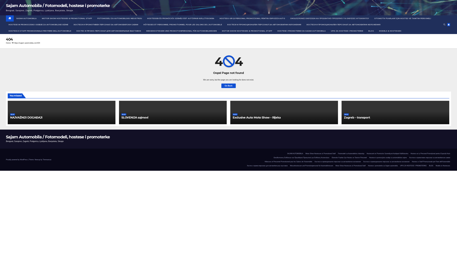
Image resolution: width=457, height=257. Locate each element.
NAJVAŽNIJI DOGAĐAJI (26, 117)
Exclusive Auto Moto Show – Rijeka (257, 117)
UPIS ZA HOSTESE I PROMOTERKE (347, 31)
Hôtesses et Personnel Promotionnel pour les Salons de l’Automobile (182, 25)
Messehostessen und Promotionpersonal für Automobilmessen (181, 31)
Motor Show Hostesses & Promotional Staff (67, 18)
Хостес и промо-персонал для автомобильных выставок (108, 31)
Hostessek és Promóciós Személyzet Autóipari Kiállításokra (180, 18)
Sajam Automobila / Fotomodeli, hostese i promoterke (58, 5)
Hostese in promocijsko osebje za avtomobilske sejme (38, 25)
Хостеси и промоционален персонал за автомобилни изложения (264, 25)
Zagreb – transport (357, 117)
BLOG (371, 31)
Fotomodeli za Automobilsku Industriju (119, 18)
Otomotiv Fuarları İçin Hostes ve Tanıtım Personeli (402, 18)
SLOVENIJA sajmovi (134, 117)
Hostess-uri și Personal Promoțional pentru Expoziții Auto (252, 18)
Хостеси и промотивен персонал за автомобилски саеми (106, 25)
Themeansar (47, 160)
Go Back (228, 86)
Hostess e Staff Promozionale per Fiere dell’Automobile (40, 31)
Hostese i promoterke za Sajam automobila (301, 31)
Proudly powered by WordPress (17, 160)
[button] (444, 25)
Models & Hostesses (390, 31)
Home (8, 43)
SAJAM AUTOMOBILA (26, 18)
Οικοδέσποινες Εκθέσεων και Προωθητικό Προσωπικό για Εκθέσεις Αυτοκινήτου (329, 18)
